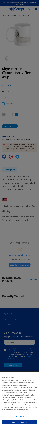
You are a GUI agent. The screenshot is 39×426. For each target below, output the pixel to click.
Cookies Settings (19, 416)
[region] (19, 398)
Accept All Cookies (19, 422)
